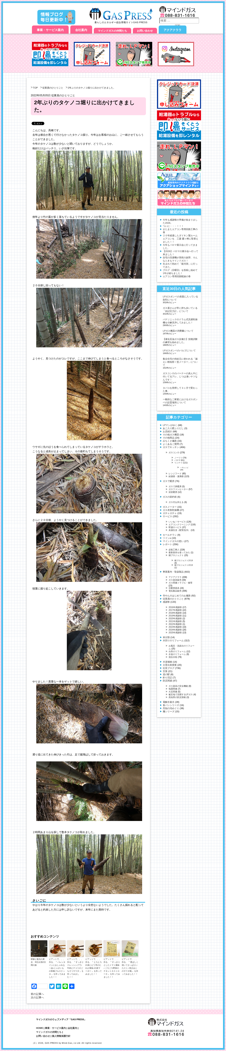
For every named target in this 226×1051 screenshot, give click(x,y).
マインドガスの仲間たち (112, 30)
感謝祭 (166, 602)
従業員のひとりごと (52, 87)
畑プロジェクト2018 (183, 560)
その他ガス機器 (171, 434)
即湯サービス (175, 527)
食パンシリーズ (171, 705)
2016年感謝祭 (175, 607)
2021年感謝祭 (175, 621)
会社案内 (81, 30)
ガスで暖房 (168, 481)
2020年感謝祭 (175, 618)
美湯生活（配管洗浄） (179, 530)
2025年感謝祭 (175, 632)
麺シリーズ (168, 711)
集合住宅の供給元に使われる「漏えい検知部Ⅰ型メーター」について (180, 361)
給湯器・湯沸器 (176, 476)
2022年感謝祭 (175, 624)
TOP (35, 87)
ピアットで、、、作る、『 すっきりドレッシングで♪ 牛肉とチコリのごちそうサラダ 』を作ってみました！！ (75, 968)
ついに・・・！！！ (173, 226)
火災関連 (173, 691)
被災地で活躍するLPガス (181, 694)
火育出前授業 (170, 665)
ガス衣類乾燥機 (171, 510)
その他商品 (168, 437)
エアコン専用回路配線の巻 (177, 276)
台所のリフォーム (177, 651)
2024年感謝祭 (175, 630)
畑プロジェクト (176, 555)
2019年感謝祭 (175, 615)
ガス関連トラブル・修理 (180, 583)
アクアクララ (172, 30)
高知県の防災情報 (177, 697)
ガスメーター (170, 507)
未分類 (166, 637)
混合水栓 (173, 657)
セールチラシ (170, 535)
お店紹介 (167, 431)
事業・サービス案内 (50, 30)
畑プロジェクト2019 (183, 565)
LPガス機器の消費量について (178, 330)
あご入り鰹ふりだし (173, 428)
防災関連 (167, 680)
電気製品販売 (175, 591)
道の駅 (166, 674)
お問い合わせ (145, 30)
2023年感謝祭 (175, 627)
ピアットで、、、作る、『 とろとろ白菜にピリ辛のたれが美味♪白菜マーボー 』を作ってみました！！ (93, 966)
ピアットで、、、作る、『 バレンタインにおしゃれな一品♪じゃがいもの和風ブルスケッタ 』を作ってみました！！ (57, 968)
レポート (167, 544)
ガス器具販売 (175, 580)
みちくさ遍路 (170, 441)
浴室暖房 (173, 492)
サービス (167, 516)
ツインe (167, 538)
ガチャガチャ (170, 513)
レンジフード (175, 473)
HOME (39, 1028)
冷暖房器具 (174, 588)
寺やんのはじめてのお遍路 (177, 595)
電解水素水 (168, 702)
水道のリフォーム (177, 654)
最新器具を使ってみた (179, 552)
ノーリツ (178, 458)
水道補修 (167, 661)
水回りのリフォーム (173, 640)
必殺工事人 (174, 549)
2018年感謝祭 (175, 613)
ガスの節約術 (170, 496)
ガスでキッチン (171, 447)
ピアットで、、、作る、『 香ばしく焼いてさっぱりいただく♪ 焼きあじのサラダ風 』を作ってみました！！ (130, 966)
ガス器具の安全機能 (178, 686)
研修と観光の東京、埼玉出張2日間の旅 (38, 962)
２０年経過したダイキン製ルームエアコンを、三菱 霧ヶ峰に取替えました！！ (180, 238)
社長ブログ (168, 668)
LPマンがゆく (170, 425)
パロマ (177, 460)
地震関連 (173, 689)
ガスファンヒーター (178, 489)
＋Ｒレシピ (184, 467)
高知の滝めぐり (171, 708)
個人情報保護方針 (61, 1036)
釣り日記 (167, 677)
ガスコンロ (174, 452)
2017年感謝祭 (175, 610)
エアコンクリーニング (179, 524)
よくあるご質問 (171, 444)
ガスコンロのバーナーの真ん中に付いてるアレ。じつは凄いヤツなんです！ (180, 376)
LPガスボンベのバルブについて (179, 350)
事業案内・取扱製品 (173, 571)
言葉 (165, 671)
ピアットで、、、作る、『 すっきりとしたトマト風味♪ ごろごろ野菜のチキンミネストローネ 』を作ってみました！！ (112, 968)
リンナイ (178, 463)
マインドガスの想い (173, 541)
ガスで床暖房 (175, 486)
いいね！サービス (177, 521)
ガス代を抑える (176, 502)
